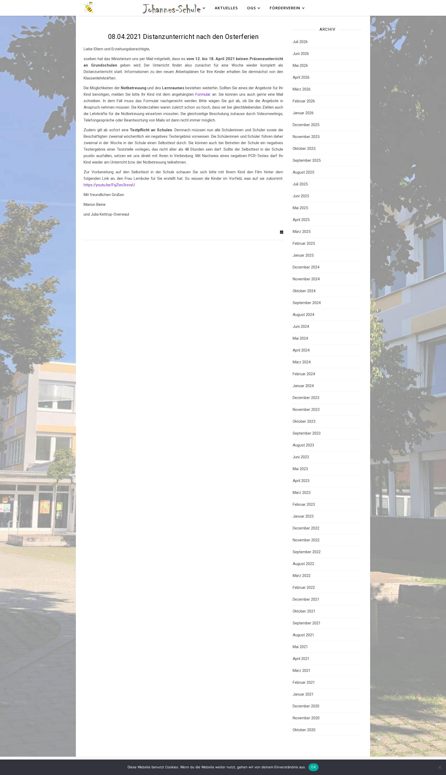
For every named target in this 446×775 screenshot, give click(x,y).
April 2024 (301, 350)
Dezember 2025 (306, 125)
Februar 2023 (304, 504)
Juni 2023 (301, 457)
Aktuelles (226, 7)
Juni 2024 (301, 326)
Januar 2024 (303, 386)
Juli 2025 (300, 184)
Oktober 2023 (304, 421)
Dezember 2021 (306, 599)
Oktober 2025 (304, 148)
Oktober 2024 (304, 291)
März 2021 (301, 670)
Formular (203, 94)
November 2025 (306, 136)
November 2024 (306, 279)
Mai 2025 (300, 208)
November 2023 (306, 409)
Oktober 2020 (304, 730)
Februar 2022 (304, 587)
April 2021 (301, 658)
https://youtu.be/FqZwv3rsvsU (109, 185)
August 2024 (303, 314)
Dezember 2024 (306, 267)
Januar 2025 (303, 255)
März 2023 (301, 492)
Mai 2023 (300, 469)
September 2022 (307, 552)
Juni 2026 (301, 53)
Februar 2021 (304, 682)
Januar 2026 (303, 113)
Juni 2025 (301, 196)
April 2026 (301, 77)
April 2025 (301, 219)
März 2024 (301, 362)
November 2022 (306, 540)
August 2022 (303, 563)
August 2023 (303, 445)
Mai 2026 (300, 65)
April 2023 (301, 480)
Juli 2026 (300, 41)
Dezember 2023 (306, 397)
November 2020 (306, 718)
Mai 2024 (300, 338)
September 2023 (307, 433)
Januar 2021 (303, 694)
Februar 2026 (304, 101)
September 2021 (307, 623)
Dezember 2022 (306, 528)
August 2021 (303, 635)
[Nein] (439, 767)
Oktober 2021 (304, 611)
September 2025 (307, 160)
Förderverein (285, 7)
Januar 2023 (303, 516)
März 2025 (301, 231)
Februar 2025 (304, 243)
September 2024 (307, 302)
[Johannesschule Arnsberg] (89, 8)
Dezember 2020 (306, 706)
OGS (251, 7)
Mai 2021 (300, 647)
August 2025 (303, 172)
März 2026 (301, 89)
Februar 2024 (304, 374)
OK (313, 767)
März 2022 (301, 575)
